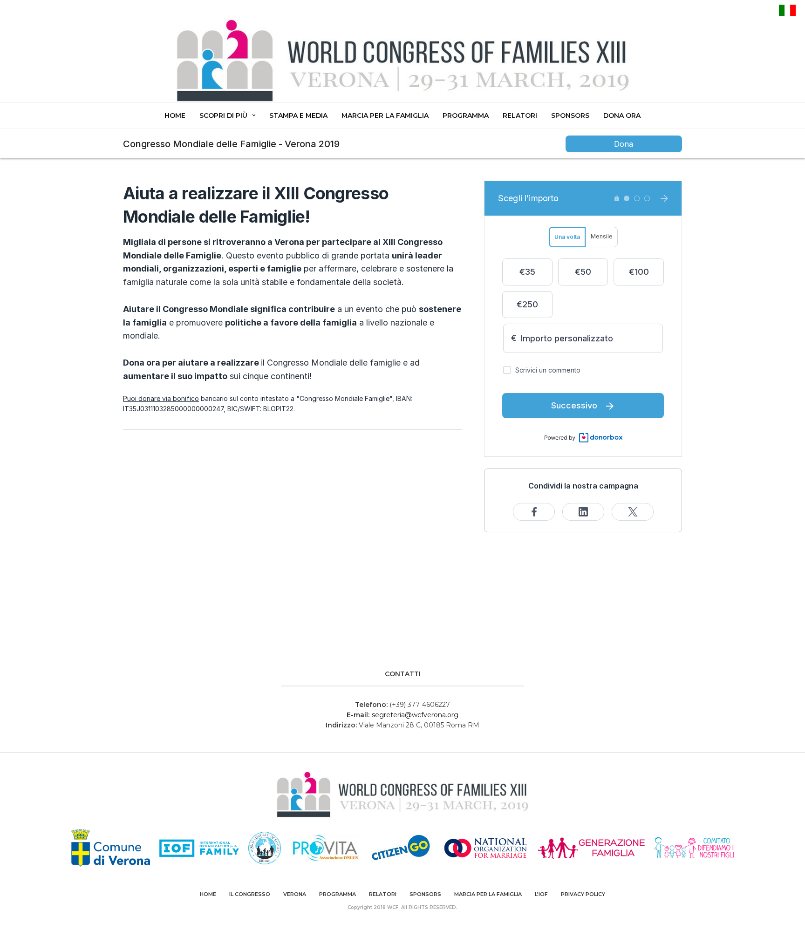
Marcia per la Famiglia (385, 115)
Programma (466, 115)
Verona (294, 894)
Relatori (520, 115)
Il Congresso (249, 894)
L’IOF (541, 894)
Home (174, 115)
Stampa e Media (298, 115)
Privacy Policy (583, 894)
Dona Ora (622, 115)
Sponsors (570, 115)
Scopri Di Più (223, 115)
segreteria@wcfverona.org (415, 715)
